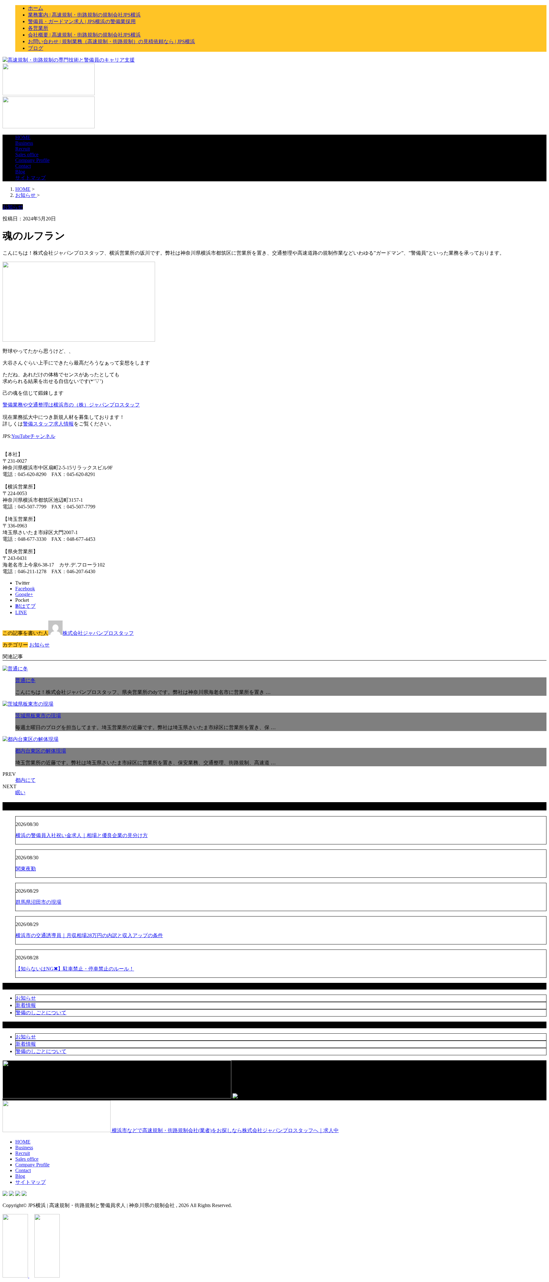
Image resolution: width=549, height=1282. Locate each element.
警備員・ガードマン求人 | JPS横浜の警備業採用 (82, 21)
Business (24, 143)
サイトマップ (30, 177)
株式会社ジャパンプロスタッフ (98, 633)
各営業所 (38, 28)
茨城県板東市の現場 (38, 715)
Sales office (26, 154)
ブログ (35, 48)
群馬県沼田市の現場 (38, 902)
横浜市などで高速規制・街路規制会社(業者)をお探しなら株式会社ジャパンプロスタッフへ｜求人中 (225, 1130)
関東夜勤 (26, 868)
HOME (22, 137)
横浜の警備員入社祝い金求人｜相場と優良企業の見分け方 (82, 835)
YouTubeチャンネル (33, 436)
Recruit (22, 148)
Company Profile (32, 160)
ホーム (35, 8)
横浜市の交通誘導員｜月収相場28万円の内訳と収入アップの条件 (89, 935)
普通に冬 (25, 680)
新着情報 (26, 1005)
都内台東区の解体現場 (40, 751)
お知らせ (39, 645)
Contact (23, 166)
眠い (20, 792)
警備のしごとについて (41, 1012)
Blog (20, 171)
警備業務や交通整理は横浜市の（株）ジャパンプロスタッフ (71, 404)
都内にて (25, 780)
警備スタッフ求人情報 (48, 423)
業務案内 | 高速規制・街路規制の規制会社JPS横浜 (84, 14)
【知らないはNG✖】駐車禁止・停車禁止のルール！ (75, 968)
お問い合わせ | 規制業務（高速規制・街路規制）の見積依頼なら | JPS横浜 (111, 41)
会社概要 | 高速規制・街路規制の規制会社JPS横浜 (84, 34)
